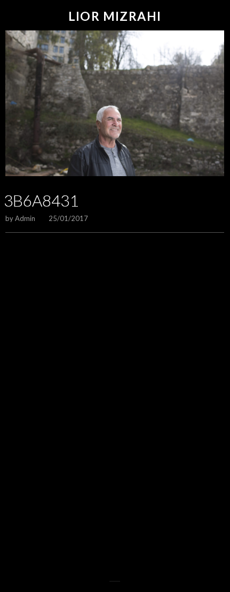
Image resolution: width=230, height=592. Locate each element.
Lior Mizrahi (115, 16)
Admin (25, 218)
